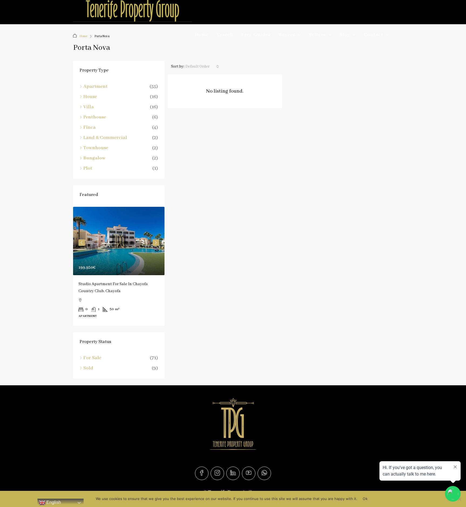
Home (201, 35)
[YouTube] (248, 473)
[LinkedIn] (233, 473)
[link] (119, 241)
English (53, 502)
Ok (365, 498)
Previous (81, 242)
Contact (373, 35)
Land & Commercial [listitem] (105, 138)
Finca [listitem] (89, 127)
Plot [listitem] (87, 168)
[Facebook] (201, 473)
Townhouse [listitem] (95, 148)
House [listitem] (90, 97)
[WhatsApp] (264, 473)
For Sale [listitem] (92, 358)
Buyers (287, 35)
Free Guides (255, 35)
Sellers (317, 35)
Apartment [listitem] (95, 86)
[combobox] (202, 66)
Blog (345, 35)
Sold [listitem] (88, 368)
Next (156, 242)
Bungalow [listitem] (94, 158)
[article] (119, 266)
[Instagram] (217, 473)
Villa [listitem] (88, 107)
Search (225, 35)
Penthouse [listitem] (94, 117)
